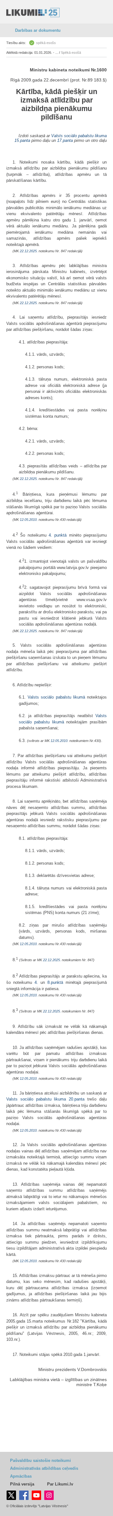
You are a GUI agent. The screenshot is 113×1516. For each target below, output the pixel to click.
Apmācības (21, 1476)
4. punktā (58, 535)
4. (37, 982)
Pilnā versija (22, 1484)
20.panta (76, 1099)
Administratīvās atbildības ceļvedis (44, 1468)
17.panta (65, 140)
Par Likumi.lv (60, 1484)
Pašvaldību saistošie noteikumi (40, 1460)
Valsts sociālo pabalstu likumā (56, 697)
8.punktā (55, 982)
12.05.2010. (29, 519)
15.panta (22, 140)
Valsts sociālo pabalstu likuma (79, 135)
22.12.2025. (29, 251)
